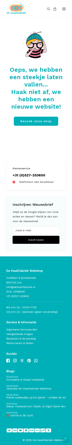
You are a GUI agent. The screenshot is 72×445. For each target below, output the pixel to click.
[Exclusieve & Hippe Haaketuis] (36, 378)
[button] (64, 9)
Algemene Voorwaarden (21, 329)
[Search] (47, 8)
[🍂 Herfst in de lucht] (36, 414)
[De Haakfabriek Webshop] (16, 8)
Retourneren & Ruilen (19, 343)
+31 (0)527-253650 (29, 175)
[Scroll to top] (65, 438)
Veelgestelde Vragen (19, 334)
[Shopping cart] (53, 8)
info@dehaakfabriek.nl (20, 287)
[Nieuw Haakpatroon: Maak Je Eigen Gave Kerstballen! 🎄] (36, 405)
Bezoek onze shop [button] (36, 121)
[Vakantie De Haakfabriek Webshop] (36, 388)
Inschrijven (36, 239)
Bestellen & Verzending (21, 338)
